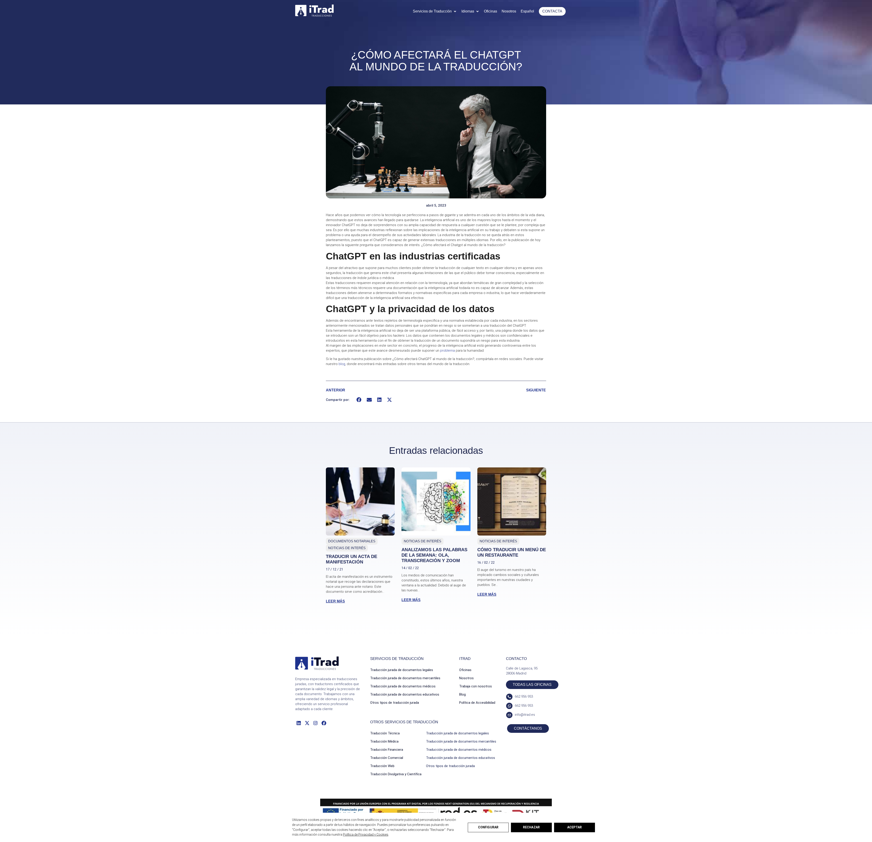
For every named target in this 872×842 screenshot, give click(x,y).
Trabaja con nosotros (475, 686)
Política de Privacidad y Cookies (365, 834)
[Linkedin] (298, 723)
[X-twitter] (307, 723)
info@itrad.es (525, 715)
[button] (435, 11)
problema (447, 350)
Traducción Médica (384, 741)
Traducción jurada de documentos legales (401, 670)
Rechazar (531, 827)
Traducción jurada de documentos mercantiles (405, 678)
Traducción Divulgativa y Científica (395, 774)
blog (342, 364)
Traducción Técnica (385, 733)
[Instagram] (315, 723)
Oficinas (465, 670)
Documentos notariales (351, 541)
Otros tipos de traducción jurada (394, 703)
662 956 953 (524, 696)
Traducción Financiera (386, 750)
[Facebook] (324, 723)
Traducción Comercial (386, 758)
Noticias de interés (347, 548)
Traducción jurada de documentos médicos (403, 686)
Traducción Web (382, 766)
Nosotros (466, 678)
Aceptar (574, 827)
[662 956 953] (509, 697)
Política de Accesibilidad (477, 703)
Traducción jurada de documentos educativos (404, 694)
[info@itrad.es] (509, 715)
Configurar (488, 827)
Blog (462, 694)
